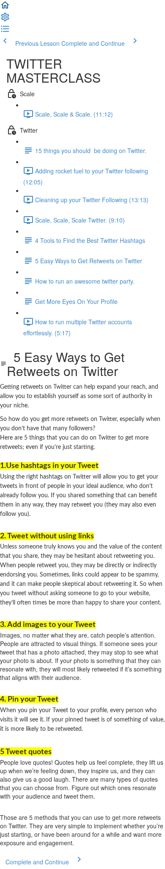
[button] (5, 7)
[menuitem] (5, 19)
